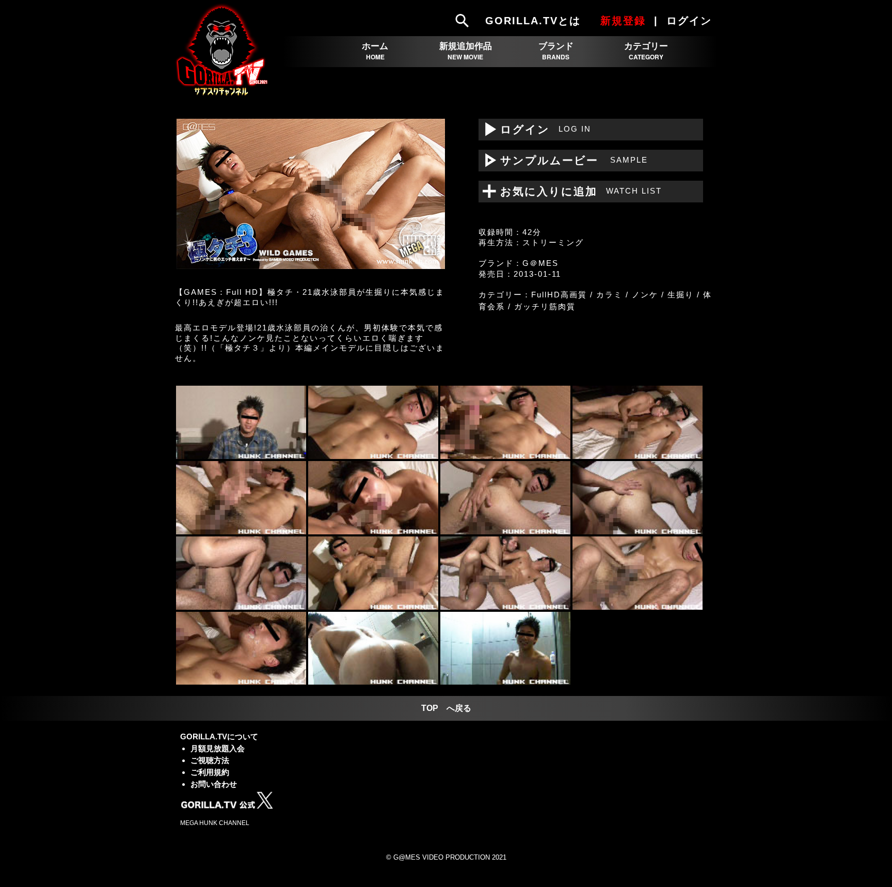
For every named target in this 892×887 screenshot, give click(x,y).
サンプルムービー (563, 160)
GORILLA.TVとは (533, 20)
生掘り (680, 294)
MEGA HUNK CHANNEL (214, 823)
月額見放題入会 (217, 748)
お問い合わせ (213, 784)
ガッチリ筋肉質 (545, 306)
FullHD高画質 (559, 294)
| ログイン (684, 20)
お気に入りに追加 (575, 191)
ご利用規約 (209, 772)
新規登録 (623, 20)
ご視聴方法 (209, 760)
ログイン (535, 129)
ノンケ (645, 294)
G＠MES (540, 263)
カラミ (609, 294)
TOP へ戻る (446, 708)
